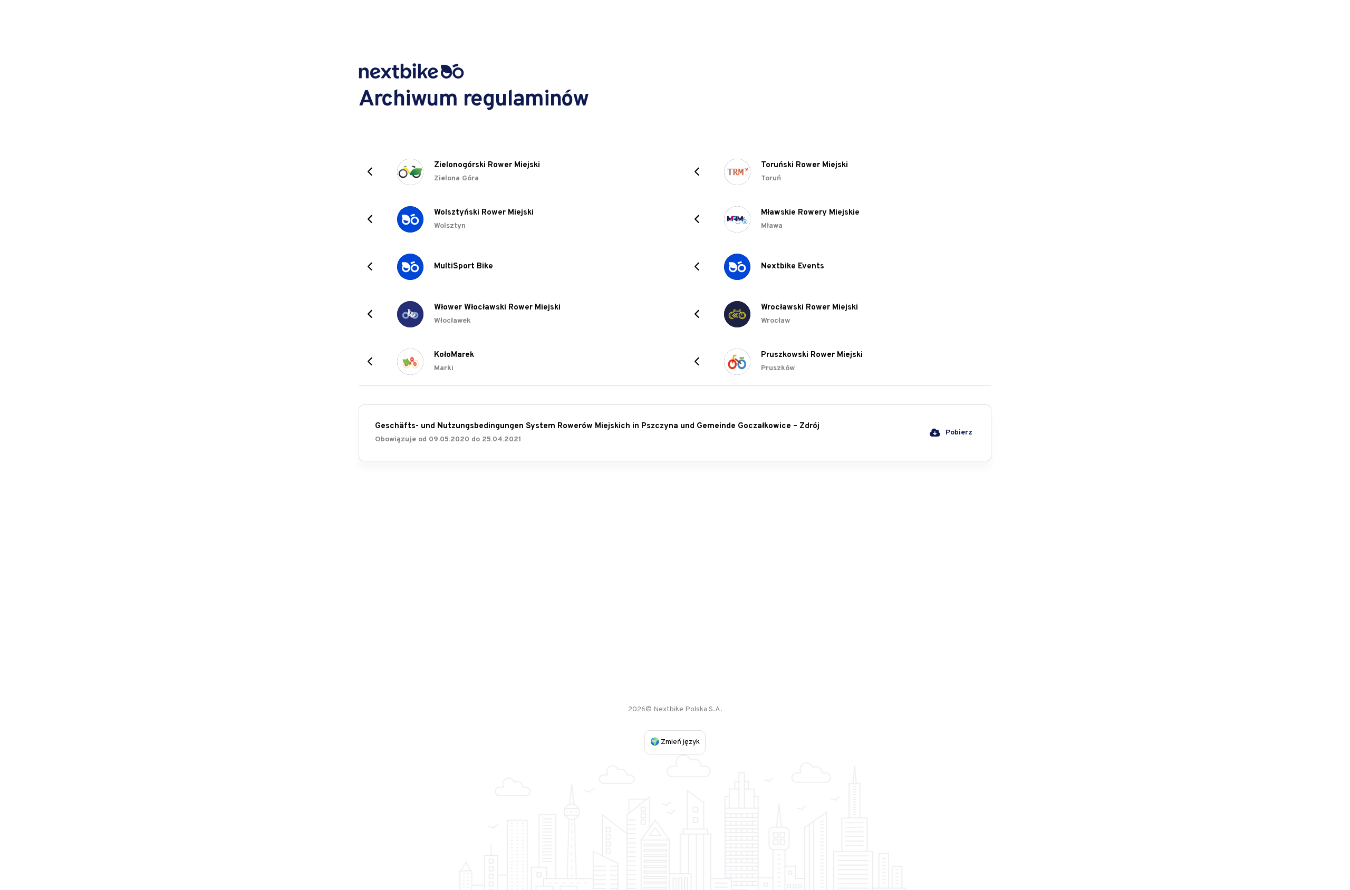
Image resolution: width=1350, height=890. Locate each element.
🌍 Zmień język (675, 742)
